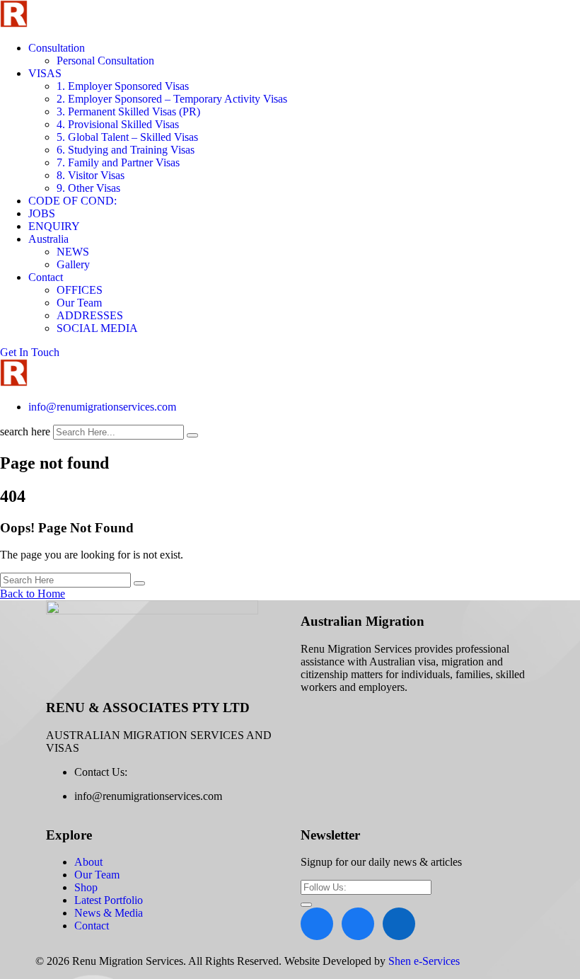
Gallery (73, 264)
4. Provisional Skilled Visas (118, 124)
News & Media (108, 913)
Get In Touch (29, 352)
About (88, 862)
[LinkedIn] (399, 924)
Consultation (56, 48)
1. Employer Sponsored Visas (123, 86)
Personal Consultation (105, 61)
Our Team (79, 303)
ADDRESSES (90, 315)
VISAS (45, 73)
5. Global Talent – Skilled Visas (127, 137)
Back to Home (32, 594)
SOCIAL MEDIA (97, 328)
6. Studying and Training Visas (126, 150)
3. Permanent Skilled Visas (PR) (128, 111)
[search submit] (192, 435)
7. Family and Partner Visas (118, 162)
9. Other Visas (88, 188)
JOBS (41, 213)
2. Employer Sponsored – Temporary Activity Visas (172, 99)
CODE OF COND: (72, 201)
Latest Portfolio (108, 900)
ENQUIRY (54, 226)
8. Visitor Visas (90, 175)
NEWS (73, 252)
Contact (45, 277)
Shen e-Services (424, 961)
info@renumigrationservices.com (102, 407)
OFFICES (80, 290)
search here (25, 431)
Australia (48, 239)
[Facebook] (317, 924)
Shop (86, 887)
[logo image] (14, 383)
